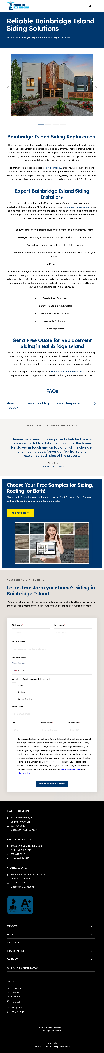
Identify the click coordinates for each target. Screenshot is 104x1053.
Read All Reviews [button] (51, 467)
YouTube (15, 996)
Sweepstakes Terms (62, 1046)
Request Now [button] (20, 513)
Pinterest (15, 1002)
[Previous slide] (8, 87)
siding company (53, 167)
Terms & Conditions (42, 1046)
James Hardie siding (78, 207)
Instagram (16, 1007)
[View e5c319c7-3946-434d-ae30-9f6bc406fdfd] (52, 88)
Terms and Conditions (71, 769)
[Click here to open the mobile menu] (95, 6)
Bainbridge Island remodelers (66, 371)
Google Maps (18, 1011)
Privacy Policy (23, 773)
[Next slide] (96, 87)
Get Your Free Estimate (52, 783)
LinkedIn (15, 992)
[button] (90, 6)
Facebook (16, 988)
